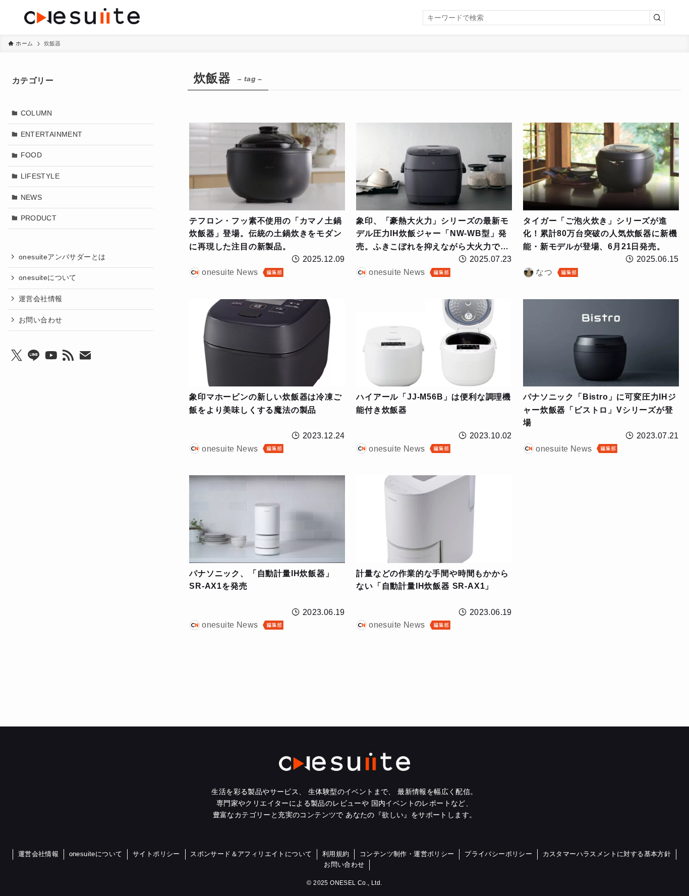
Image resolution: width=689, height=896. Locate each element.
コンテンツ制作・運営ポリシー (407, 854)
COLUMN (36, 113)
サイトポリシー (156, 854)
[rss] (68, 355)
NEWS (31, 197)
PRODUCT (39, 218)
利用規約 (336, 854)
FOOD (31, 155)
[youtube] (51, 355)
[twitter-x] (17, 355)
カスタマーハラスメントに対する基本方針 (607, 854)
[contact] (85, 355)
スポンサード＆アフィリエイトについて (251, 854)
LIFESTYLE (40, 176)
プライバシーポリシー (498, 854)
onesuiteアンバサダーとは (62, 256)
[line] (34, 355)
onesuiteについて (48, 277)
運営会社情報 (40, 298)
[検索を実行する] (657, 17)
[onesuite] (131, 16)
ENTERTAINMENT (52, 134)
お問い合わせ (40, 319)
